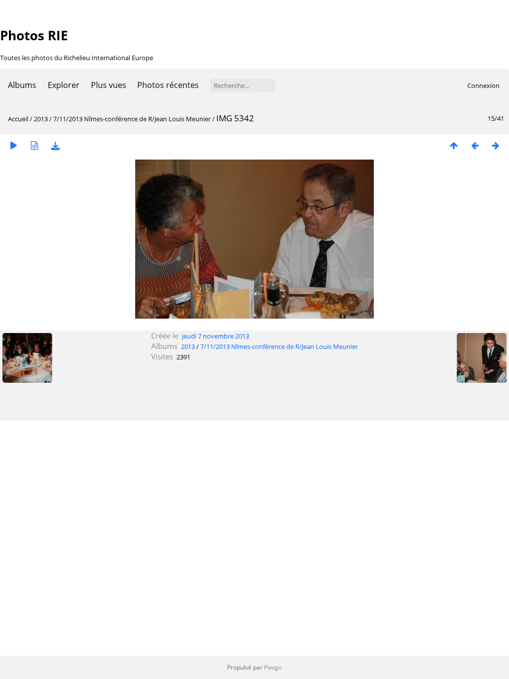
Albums (22, 85)
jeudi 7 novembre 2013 (215, 336)
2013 (41, 118)
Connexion (483, 85)
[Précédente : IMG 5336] (474, 145)
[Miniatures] (453, 145)
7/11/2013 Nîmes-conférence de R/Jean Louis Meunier (132, 118)
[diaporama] (13, 145)
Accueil (18, 118)
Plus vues (108, 85)
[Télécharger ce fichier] (55, 145)
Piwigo (273, 667)
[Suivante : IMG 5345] (495, 145)
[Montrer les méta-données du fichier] (34, 145)
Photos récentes (168, 85)
